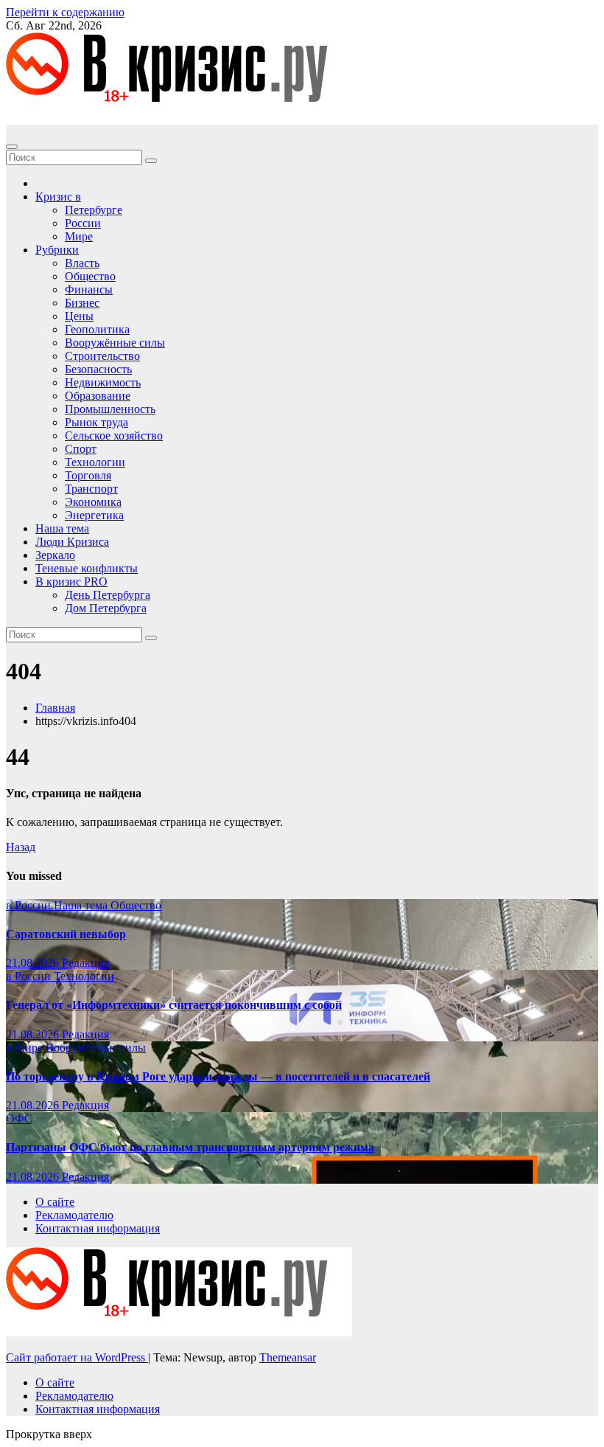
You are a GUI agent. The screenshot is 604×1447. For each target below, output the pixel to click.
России (83, 223)
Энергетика (94, 515)
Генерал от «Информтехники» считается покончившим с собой (174, 1005)
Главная (55, 707)
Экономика (93, 502)
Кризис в (58, 196)
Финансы (89, 289)
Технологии (95, 462)
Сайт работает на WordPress (77, 1357)
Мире (79, 236)
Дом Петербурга (106, 608)
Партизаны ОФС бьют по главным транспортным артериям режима (190, 1147)
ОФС (19, 1118)
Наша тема (62, 528)
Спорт (80, 449)
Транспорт (91, 488)
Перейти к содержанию (65, 12)
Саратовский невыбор (66, 934)
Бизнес (82, 302)
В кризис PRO (71, 581)
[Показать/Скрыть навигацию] (12, 147)
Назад (20, 847)
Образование (97, 395)
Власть (82, 263)
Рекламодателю (74, 1215)
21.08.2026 (34, 963)
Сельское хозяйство (114, 435)
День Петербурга (107, 595)
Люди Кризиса (72, 541)
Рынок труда (96, 422)
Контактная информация (97, 1228)
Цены (79, 316)
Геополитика (97, 329)
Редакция (85, 963)
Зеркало (55, 555)
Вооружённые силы (115, 342)
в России (30, 905)
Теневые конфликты (86, 568)
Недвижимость (103, 382)
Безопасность (98, 369)
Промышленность (110, 409)
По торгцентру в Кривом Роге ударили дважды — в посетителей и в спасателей (218, 1076)
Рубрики (57, 249)
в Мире (26, 1047)
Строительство (102, 356)
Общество (90, 276)
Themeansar (287, 1357)
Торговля (88, 475)
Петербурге (93, 210)
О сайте (54, 1202)
